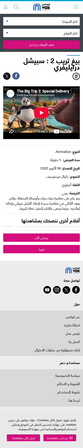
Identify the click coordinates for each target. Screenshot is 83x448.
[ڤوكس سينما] (41, 7)
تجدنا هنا (74, 400)
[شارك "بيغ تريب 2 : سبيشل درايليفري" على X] (6, 76)
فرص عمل (73, 333)
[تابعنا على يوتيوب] (47, 290)
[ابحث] (16, 7)
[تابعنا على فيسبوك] (76, 290)
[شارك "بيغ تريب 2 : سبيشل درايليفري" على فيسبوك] (16, 76)
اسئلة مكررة (72, 325)
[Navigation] (76, 7)
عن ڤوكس (73, 316)
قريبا (41, 249)
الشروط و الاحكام (68, 384)
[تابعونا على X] (66, 290)
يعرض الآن (41, 237)
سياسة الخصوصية (67, 375)
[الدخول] (5, 7)
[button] (59, 437)
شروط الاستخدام (68, 392)
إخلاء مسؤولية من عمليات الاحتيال (57, 350)
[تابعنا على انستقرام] (57, 290)
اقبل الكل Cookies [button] (23, 438)
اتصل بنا (74, 342)
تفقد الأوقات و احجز (41, 44)
